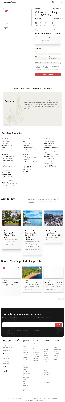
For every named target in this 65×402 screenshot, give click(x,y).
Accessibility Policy (38, 398)
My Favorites (56, 343)
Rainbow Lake (46, 353)
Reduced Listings (27, 373)
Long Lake (35, 358)
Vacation (28, 2)
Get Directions (57, 361)
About (49, 2)
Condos (24, 381)
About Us (56, 355)
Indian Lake (35, 360)
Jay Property (25, 361)
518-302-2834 (53, 2)
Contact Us (56, 359)
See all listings (55, 8)
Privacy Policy (56, 69)
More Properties (48, 88)
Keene (34, 350)
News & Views (57, 357)
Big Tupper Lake (47, 370)
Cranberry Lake (47, 386)
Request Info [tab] (38, 48)
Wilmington (35, 346)
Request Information (47, 74)
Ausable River (46, 368)
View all (30, 205)
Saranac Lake (36, 352)
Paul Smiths (35, 354)
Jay (34, 348)
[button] (61, 2)
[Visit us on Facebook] (3, 353)
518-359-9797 (6, 361)
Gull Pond (46, 378)
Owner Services (57, 365)
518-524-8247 (45, 39)
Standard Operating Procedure (50, 398)
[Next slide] (63, 299)
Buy (19, 2)
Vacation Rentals (57, 363)
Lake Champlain (47, 366)
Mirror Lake (46, 347)
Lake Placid (35, 343)
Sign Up (58, 324)
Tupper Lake (36, 356)
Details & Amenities (25, 88)
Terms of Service (40, 70)
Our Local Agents (57, 353)
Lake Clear (46, 357)
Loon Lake (46, 355)
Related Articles (37, 88)
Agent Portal (11, 398)
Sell (23, 2)
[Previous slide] (59, 299)
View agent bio (45, 42)
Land (24, 375)
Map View (5, 29)
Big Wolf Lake (46, 372)
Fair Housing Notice (20, 398)
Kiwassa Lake (46, 380)
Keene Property (26, 359)
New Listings (56, 66)
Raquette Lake (47, 361)
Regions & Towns (42, 2)
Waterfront (34, 2)
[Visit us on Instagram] (5, 353)
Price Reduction (38, 67)
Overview (15, 88)
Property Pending (46, 67)
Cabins (24, 383)
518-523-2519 (6, 348)
